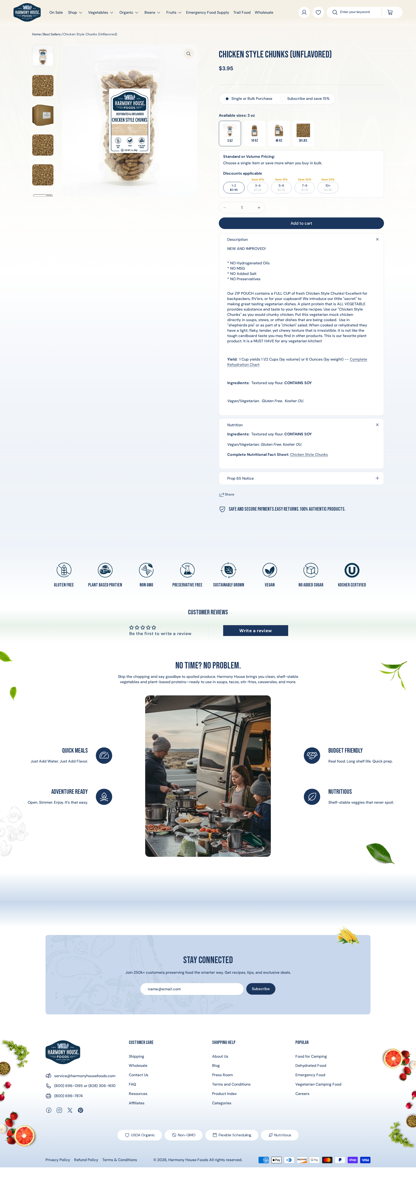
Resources (138, 1093)
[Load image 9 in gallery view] (43, 175)
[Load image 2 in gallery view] (43, 85)
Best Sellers (52, 34)
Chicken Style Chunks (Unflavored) (90, 34)
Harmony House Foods (188, 1159)
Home (36, 34)
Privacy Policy (58, 1160)
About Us (220, 1056)
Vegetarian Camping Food (318, 1084)
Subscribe (261, 988)
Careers (302, 1093)
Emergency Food (310, 1074)
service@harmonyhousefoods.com (84, 1075)
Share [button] (229, 494)
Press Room (222, 1074)
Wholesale (138, 1065)
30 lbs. (303, 140)
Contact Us (138, 1074)
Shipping (136, 1056)
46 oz (278, 140)
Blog (216, 1065)
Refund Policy (86, 1160)
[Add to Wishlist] (318, 12)
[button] (73, 12)
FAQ (132, 1084)
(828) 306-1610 (102, 1085)
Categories (221, 1103)
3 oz (230, 141)
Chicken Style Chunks (309, 454)
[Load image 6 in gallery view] (43, 145)
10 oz (254, 140)
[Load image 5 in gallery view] (43, 56)
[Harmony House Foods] (63, 1052)
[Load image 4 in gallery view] (43, 115)
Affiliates (136, 1103)
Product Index (224, 1093)
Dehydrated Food (310, 1065)
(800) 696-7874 (68, 1095)
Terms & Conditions (119, 1160)
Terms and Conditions (231, 1084)
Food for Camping (311, 1056)
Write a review (255, 631)
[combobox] (357, 12)
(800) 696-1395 (68, 1085)
